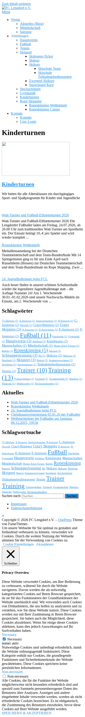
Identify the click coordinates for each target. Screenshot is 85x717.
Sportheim (9, 364)
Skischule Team (49, 68)
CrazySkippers (46, 325)
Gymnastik (28, 93)
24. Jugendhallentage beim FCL (25, 279)
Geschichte (59, 336)
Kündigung (57, 341)
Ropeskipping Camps (44, 109)
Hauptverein (29, 40)
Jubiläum (39, 341)
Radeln (7, 351)
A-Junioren (27, 321)
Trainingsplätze (24, 379)
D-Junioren (30, 329)
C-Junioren (67, 442)
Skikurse (69, 356)
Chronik (26, 325)
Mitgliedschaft (30, 28)
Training (13, 485)
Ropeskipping (31, 350)
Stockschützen (30, 89)
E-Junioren (69, 329)
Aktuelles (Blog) (32, 24)
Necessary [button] (9, 635)
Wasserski (9, 383)
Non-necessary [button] (12, 672)
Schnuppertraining (19, 355)
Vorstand (41, 379)
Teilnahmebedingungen (56, 364)
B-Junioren (65, 321)
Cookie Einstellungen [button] (18, 544)
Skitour (34, 60)
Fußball (25, 44)
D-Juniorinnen (48, 329)
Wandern (75, 379)
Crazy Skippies (45, 446)
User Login (28, 121)
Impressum (19, 504)
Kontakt (16, 113)
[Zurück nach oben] (3, 516)
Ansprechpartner (46, 321)
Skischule (9, 360)
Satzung (26, 32)
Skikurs (34, 64)
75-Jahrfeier (10, 321)
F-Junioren (39, 453)
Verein (15, 20)
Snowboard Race (41, 85)
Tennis (24, 48)
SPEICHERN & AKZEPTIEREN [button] (26, 713)
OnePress (65, 520)
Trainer (32, 370)
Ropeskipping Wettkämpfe (48, 105)
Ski (42, 356)
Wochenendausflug (46, 383)
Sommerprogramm (61, 360)
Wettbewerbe (25, 383)
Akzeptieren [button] (44, 544)
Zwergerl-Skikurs (41, 81)
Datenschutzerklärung (26, 508)
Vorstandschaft (58, 379)
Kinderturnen (29, 97)
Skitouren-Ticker (41, 56)
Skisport (26, 52)
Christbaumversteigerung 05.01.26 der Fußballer (45, 414)
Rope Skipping (30, 101)
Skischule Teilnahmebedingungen (55, 75)
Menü (6, 12)
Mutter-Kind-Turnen (66, 346)
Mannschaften (14, 345)
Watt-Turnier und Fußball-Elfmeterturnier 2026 (35, 215)
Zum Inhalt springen (16, 4)
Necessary (14, 639)
